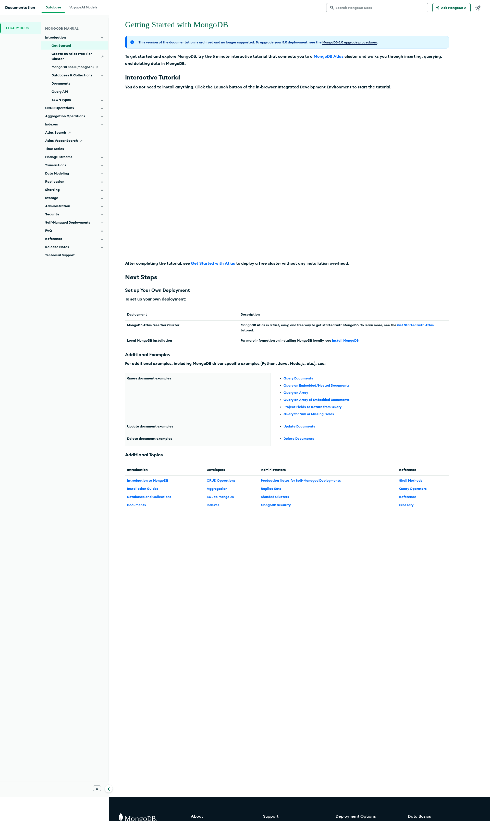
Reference (407, 497)
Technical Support (60, 255)
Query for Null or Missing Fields (309, 414)
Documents (136, 505)
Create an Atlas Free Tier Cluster (72, 56)
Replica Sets (271, 489)
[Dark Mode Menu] (478, 7)
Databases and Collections (149, 497)
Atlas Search (55, 132)
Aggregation (217, 489)
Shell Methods (410, 480)
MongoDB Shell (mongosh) (73, 67)
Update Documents (299, 426)
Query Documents (298, 378)
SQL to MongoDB (220, 497)
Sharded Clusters (275, 497)
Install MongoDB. (346, 340)
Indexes (213, 505)
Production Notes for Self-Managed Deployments (301, 480)
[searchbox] (377, 7)
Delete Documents (299, 438)
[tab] (53, 6)
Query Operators (413, 489)
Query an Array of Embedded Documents (317, 400)
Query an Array (296, 392)
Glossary (406, 505)
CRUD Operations (221, 480)
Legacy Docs (17, 28)
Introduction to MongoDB (147, 480)
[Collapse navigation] (109, 788)
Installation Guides (142, 489)
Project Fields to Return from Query (312, 407)
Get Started (61, 45)
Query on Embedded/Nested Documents (317, 385)
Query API (60, 91)
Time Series (54, 149)
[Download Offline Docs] (97, 788)
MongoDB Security (276, 505)
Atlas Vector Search (61, 140)
